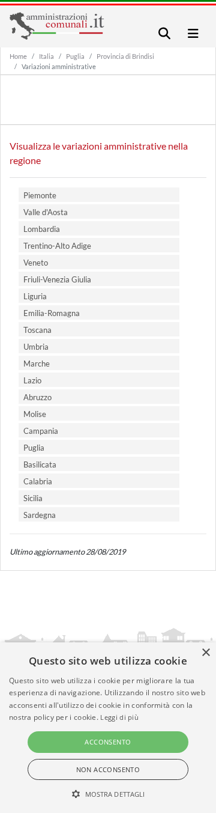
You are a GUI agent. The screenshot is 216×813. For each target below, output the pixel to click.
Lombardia (41, 229)
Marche (36, 363)
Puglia (75, 56)
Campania (40, 431)
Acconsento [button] (108, 741)
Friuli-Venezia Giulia (57, 279)
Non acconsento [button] (108, 769)
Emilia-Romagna (51, 313)
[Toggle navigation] (164, 33)
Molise (34, 414)
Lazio (32, 380)
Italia (46, 56)
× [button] (205, 652)
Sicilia (33, 498)
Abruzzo (37, 397)
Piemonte (39, 195)
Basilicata (39, 464)
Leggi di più (119, 717)
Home (18, 56)
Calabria (37, 481)
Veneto (35, 262)
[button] (108, 794)
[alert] (108, 727)
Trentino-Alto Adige (57, 246)
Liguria (35, 296)
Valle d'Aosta (45, 212)
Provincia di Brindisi (125, 56)
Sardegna (39, 515)
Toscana (37, 330)
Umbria (36, 347)
